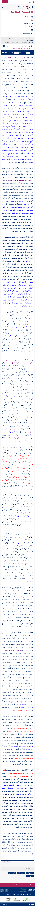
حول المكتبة (27, 23)
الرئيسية (30, 38)
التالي (4, 862)
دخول (4, 1)
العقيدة (16, 38)
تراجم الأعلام (26, 33)
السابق (8, 862)
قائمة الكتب (27, 26)
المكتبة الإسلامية (21, 12)
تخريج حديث (29, 876)
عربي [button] (30, 2)
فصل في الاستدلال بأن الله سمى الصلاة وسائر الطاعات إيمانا (22, 42)
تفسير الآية (29, 873)
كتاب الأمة (27, 20)
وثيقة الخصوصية (30, 884)
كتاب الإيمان (11, 38)
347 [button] (17, 53)
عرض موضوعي (26, 30)
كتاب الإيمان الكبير (29, 40)
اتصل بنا (15, 884)
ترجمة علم (21, 873)
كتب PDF (27, 16)
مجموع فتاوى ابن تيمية (23, 38)
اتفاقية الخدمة (21, 884)
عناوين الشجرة (12, 873)
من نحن (9, 884)
